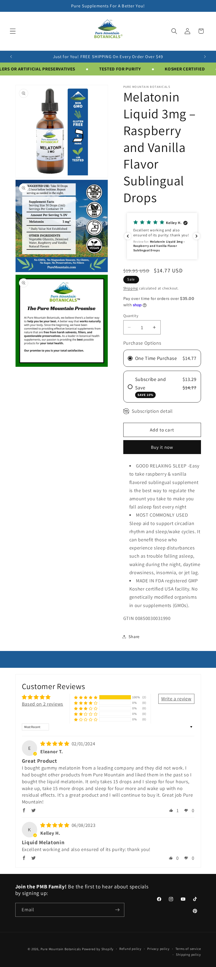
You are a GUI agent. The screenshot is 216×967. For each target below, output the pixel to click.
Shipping (130, 288)
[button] (12, 31)
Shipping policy (188, 954)
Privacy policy (158, 948)
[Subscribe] (117, 910)
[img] (55, 743)
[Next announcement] (205, 56)
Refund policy (130, 948)
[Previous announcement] (11, 56)
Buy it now (162, 447)
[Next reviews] (196, 236)
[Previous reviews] (127, 236)
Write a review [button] (176, 698)
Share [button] (134, 636)
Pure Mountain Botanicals (61, 949)
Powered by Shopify (98, 949)
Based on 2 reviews (42, 704)
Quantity (131, 315)
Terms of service (188, 948)
